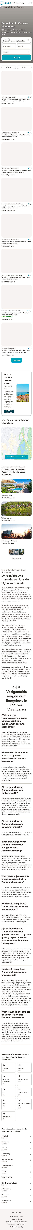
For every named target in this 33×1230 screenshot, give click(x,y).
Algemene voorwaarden (20, 1221)
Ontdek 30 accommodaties (16, 457)
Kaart (10, 67)
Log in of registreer (9, 411)
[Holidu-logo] (5, 3)
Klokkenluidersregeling (16, 1227)
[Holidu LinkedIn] (16, 1212)
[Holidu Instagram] (12, 1212)
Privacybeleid (11, 1224)
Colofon (8, 1221)
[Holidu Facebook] (20, 1212)
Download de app (19, 3)
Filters (25, 67)
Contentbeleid (21, 1224)
